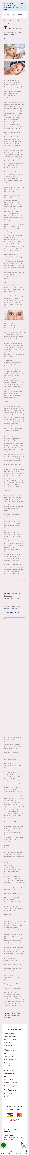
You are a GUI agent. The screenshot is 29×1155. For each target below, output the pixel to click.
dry (9, 1015)
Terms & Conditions (10, 1135)
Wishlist (18, 1153)
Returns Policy (9, 1086)
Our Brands (8, 1045)
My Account (8, 1093)
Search (10, 1153)
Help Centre (8, 1076)
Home (6, 21)
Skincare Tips (15, 1013)
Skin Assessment (10, 1059)
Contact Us (8, 1066)
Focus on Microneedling (12, 39)
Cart (25, 1152)
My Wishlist (8, 1097)
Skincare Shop (9, 1056)
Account (3, 1153)
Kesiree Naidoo (9, 35)
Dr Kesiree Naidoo (10, 608)
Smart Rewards (9, 1079)
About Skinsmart (10, 1033)
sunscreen (7, 1017)
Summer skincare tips (11, 612)
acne (9, 598)
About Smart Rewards (11, 1039)
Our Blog (7, 1042)
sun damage (16, 598)
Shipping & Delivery (10, 1082)
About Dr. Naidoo (10, 1036)
